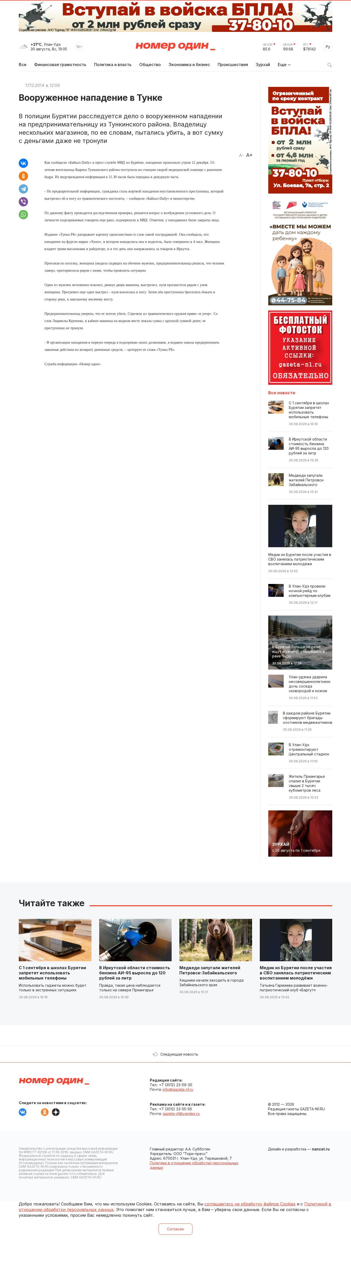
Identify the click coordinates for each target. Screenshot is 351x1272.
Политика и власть (113, 64)
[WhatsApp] (23, 214)
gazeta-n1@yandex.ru (181, 1113)
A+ (249, 155)
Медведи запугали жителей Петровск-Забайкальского (209, 970)
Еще (282, 64)
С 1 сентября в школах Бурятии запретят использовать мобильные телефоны (52, 973)
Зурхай (263, 64)
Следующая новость (179, 1054)
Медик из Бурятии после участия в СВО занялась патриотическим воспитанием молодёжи (296, 973)
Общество (150, 64)
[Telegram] (23, 189)
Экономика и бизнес (189, 64)
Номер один (175, 47)
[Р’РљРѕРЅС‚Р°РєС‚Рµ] (23, 163)
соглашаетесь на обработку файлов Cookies (250, 1203)
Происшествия (233, 64)
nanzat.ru (321, 1149)
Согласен (175, 1229)
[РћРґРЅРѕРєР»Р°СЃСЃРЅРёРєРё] (23, 176)
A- (241, 155)
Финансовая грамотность (60, 64)
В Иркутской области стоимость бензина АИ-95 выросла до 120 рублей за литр (134, 973)
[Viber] (23, 201)
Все (22, 64)
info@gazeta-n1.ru (178, 1089)
